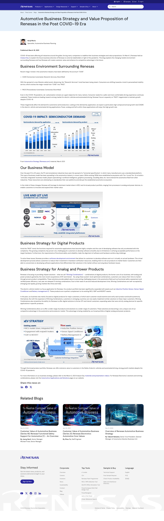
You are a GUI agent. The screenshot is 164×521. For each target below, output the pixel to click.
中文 (126, 475)
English (127, 472)
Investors (62, 478)
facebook (26, 387)
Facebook (31, 493)
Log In (141, 1)
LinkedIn (40, 493)
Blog (61, 491)
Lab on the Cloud (87, 496)
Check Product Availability (111, 478)
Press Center (28, 12)
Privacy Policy (110, 508)
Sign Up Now (27, 482)
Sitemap (128, 508)
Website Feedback (138, 508)
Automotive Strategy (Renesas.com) (37, 161)
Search (126, 6)
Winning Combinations (75, 275)
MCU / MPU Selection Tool (89, 482)
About (22, 12)
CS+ (83, 475)
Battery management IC (40, 291)
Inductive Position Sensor (125, 289)
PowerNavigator (86, 493)
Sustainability (64, 485)
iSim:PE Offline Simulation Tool (91, 485)
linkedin (21, 387)
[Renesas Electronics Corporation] (26, 6)
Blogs (35, 12)
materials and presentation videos (97, 376)
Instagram (35, 493)
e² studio (84, 472)
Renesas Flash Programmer (90, 478)
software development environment (62, 258)
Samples (128, 1)
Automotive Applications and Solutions (55, 378)
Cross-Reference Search (89, 499)
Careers (62, 475)
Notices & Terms (100, 508)
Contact (62, 488)
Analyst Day (24, 58)
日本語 (127, 478)
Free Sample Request (109, 475)
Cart (135, 1)
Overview (62, 472)
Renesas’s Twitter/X (26, 493)
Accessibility (120, 508)
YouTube (21, 493)
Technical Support (109, 472)
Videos (62, 494)
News (61, 482)
